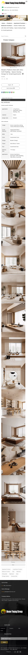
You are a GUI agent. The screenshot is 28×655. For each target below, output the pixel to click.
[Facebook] (15, 652)
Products (11, 628)
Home (2, 630)
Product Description (6, 99)
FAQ (19, 628)
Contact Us (3, 628)
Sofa (13, 571)
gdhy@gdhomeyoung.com (13, 7)
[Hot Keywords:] (25, 36)
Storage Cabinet (5, 576)
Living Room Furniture (17, 569)
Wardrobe (19, 571)
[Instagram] (20, 652)
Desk (17, 573)
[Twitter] (17, 652)
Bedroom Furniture (6, 571)
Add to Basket (10, 88)
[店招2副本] (14, 3)
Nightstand (11, 573)
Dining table (4, 573)
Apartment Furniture (6, 569)
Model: (3, 97)
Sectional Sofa (14, 576)
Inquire (9, 84)
